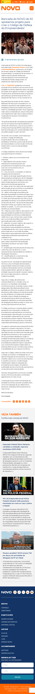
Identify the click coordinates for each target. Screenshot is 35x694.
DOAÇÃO (4, 636)
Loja (23, 2)
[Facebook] (19, 592)
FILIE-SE (4, 633)
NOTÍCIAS (4, 650)
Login (31, 2)
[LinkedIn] (27, 592)
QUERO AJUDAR (7, 619)
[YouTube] (32, 592)
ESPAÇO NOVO (6, 642)
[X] (23, 592)
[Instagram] (15, 592)
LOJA (3, 639)
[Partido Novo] (6, 592)
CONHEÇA (5, 608)
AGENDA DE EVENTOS (9, 622)
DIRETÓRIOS (5, 610)
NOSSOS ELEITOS (7, 653)
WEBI (25, 691)
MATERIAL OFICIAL (8, 625)
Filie (16, 2)
